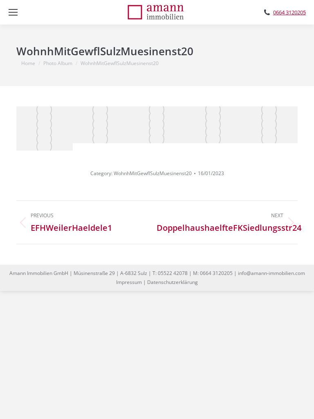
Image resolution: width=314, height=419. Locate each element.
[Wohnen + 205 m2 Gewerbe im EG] (101, 110)
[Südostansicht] (269, 132)
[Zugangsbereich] (157, 110)
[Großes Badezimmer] (269, 117)
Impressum (129, 282)
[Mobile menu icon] (13, 12)
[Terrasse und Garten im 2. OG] (157, 132)
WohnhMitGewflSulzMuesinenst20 (153, 173)
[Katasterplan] (44, 139)
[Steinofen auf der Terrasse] (213, 124)
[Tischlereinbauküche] (101, 117)
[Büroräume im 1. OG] (269, 124)
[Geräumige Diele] (213, 110)
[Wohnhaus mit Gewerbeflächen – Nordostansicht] (44, 110)
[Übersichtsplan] (101, 139)
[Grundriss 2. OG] (213, 139)
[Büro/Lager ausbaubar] (44, 132)
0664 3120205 (289, 12)
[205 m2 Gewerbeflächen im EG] (101, 132)
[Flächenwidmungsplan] (157, 139)
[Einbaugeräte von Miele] (157, 117)
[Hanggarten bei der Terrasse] (157, 124)
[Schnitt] (44, 147)
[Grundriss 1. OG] (269, 139)
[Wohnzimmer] (269, 110)
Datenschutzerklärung (172, 282)
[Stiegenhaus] (44, 124)
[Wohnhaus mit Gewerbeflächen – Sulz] (213, 117)
